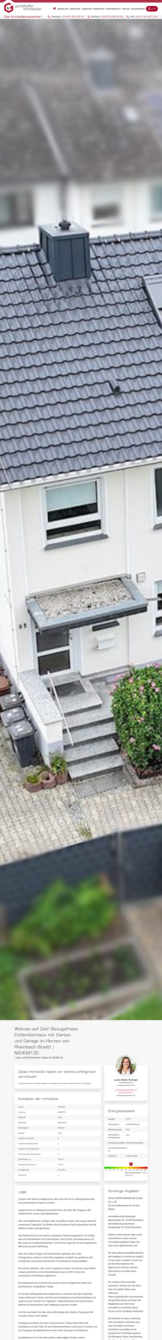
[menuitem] (54, 9)
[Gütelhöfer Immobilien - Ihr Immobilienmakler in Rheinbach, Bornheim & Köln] (23, 10)
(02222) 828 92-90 (112, 16)
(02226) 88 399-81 (73, 16)
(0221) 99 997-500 (147, 16)
